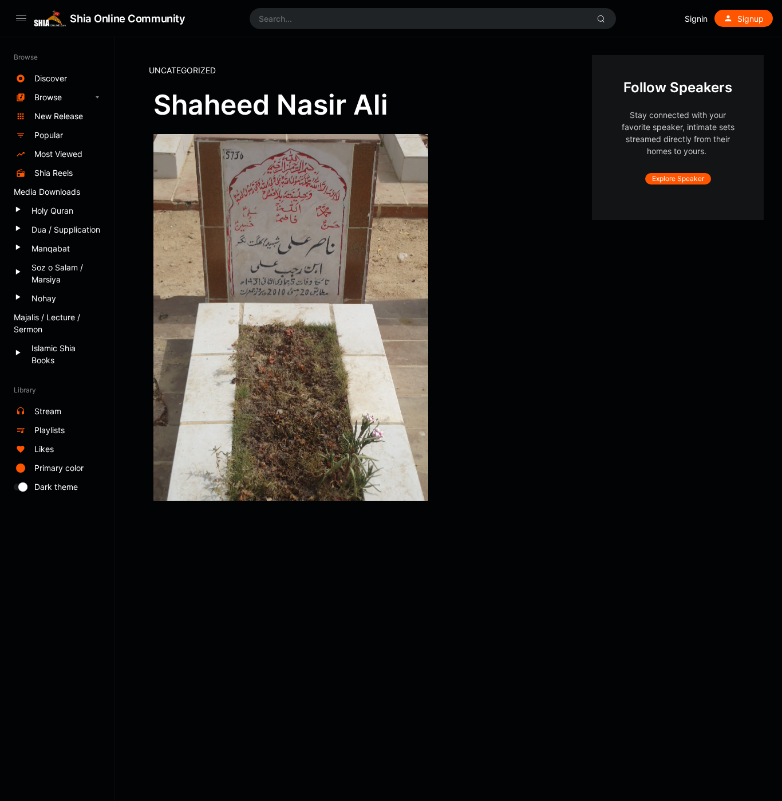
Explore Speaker (678, 178)
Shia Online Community (127, 18)
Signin (696, 18)
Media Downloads (47, 192)
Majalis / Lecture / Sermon (47, 323)
